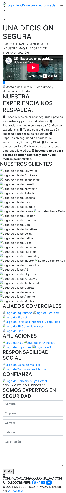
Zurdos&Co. (16, 491)
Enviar (8, 471)
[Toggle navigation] (61, 5)
